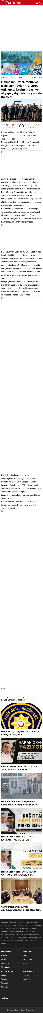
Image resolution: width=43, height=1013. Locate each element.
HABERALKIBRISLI (8, 78)
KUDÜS (4, 959)
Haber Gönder (28, 979)
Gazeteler (26, 975)
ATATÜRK (5, 955)
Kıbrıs (20, 78)
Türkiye (4, 979)
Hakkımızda (27, 959)
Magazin (4, 987)
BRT (3, 689)
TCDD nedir (5, 967)
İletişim (25, 963)
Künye (25, 955)
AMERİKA (5, 963)
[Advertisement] (21, 28)
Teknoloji (4, 983)
